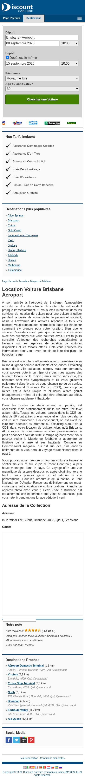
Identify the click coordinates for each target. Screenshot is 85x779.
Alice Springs (16, 215)
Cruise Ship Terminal (21, 683)
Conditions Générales (52, 758)
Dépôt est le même (23, 57)
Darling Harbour (17, 250)
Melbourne (14, 265)
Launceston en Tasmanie (23, 235)
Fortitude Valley (18, 710)
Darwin (12, 260)
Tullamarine (15, 270)
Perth (11, 240)
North (11, 692)
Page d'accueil (11, 18)
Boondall (13, 701)
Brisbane (13, 220)
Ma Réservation (29, 758)
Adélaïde (13, 255)
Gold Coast (14, 230)
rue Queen (14, 718)
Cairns (11, 225)
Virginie (13, 674)
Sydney (12, 245)
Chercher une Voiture (42, 99)
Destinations (33, 18)
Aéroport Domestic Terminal (26, 665)
